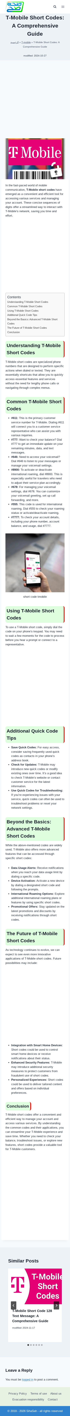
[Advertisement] (35, 100)
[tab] (28, 1345)
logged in (27, 1379)
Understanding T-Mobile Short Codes (27, 301)
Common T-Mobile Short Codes (24, 306)
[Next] (56, 1305)
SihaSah (31, 1411)
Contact (53, 1399)
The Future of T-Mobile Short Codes (27, 327)
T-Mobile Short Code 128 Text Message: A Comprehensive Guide (32, 1316)
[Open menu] (63, 6)
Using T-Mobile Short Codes (23, 310)
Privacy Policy (17, 1393)
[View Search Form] (55, 7)
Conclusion (13, 332)
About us (56, 1393)
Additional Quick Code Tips (22, 314)
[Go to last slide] (13, 1305)
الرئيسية (15, 42)
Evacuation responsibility (28, 1399)
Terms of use (38, 1393)
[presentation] (35, 1286)
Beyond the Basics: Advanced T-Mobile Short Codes (32, 321)
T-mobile (26, 42)
